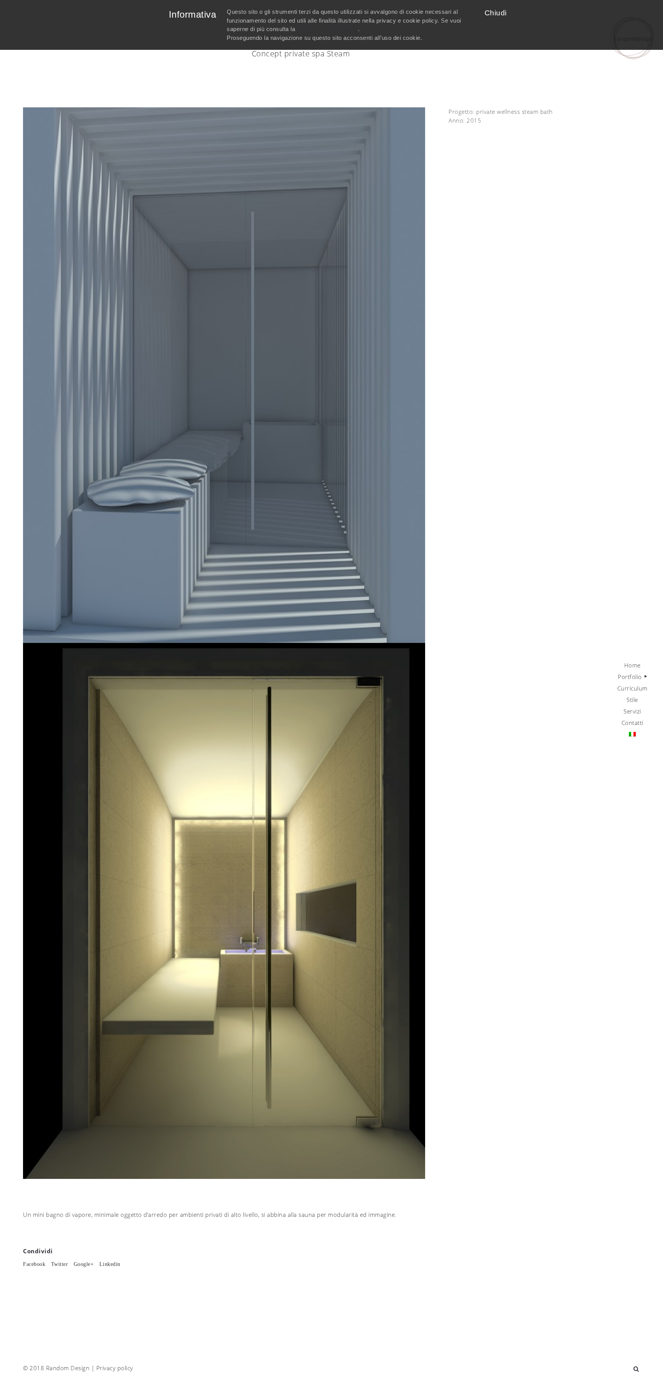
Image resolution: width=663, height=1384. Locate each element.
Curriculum (632, 688)
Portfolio (630, 676)
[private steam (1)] (224, 374)
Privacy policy (114, 1368)
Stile (632, 700)
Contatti (632, 723)
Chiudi (496, 13)
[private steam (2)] (224, 910)
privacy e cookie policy (327, 29)
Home (632, 665)
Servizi (632, 711)
